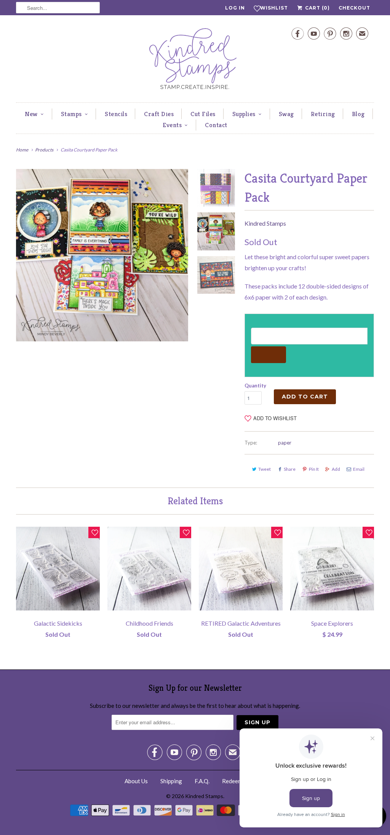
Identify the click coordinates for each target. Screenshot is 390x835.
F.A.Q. (202, 781)
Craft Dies (159, 114)
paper (284, 443)
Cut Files (203, 114)
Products (44, 150)
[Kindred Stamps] (195, 61)
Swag (286, 114)
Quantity (255, 385)
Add (336, 469)
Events (172, 125)
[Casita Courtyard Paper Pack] (102, 255)
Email (358, 469)
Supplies (244, 114)
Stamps (71, 114)
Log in (235, 8)
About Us (136, 781)
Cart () (317, 8)
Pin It (314, 469)
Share (290, 469)
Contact (216, 125)
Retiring (323, 114)
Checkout (354, 8)
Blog (358, 114)
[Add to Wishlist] (94, 532)
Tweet (264, 469)
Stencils (116, 114)
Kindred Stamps (265, 223)
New (31, 114)
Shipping (171, 781)
